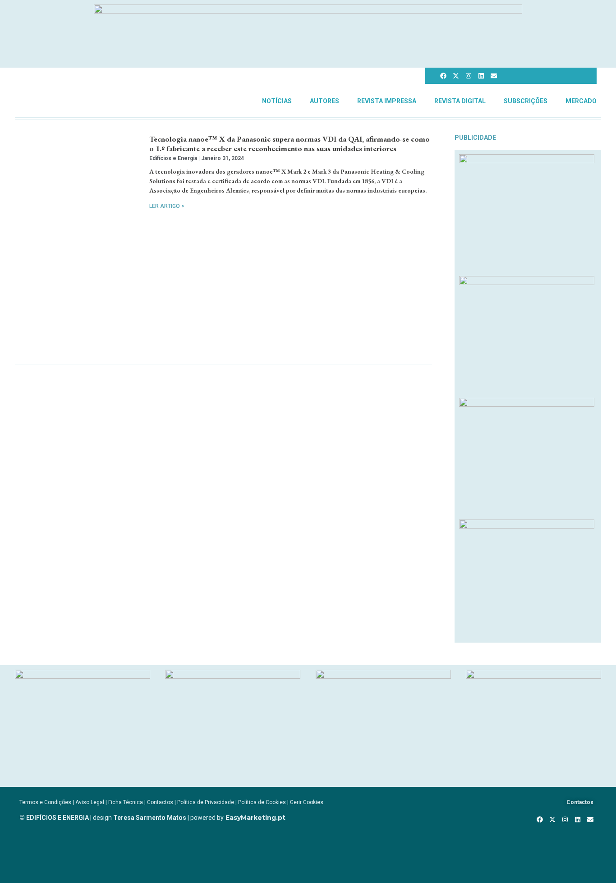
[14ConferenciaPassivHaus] (82, 676)
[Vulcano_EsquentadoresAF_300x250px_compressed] (526, 160)
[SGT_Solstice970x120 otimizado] (308, 10)
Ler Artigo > (166, 206)
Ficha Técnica (125, 802)
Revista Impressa (386, 101)
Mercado (581, 101)
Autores (324, 101)
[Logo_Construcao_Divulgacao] (383, 676)
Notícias (277, 101)
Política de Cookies (262, 802)
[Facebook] (443, 75)
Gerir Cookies (306, 802)
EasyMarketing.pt (254, 818)
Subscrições (525, 101)
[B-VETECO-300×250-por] (232, 676)
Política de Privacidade (205, 802)
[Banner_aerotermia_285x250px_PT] (526, 525)
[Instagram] (468, 75)
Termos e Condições (45, 802)
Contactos (160, 802)
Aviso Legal (89, 802)
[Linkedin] (481, 75)
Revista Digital (460, 101)
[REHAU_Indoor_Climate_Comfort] (526, 282)
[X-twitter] (456, 75)
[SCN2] (533, 676)
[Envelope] (493, 75)
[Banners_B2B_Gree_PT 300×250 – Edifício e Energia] (526, 404)
